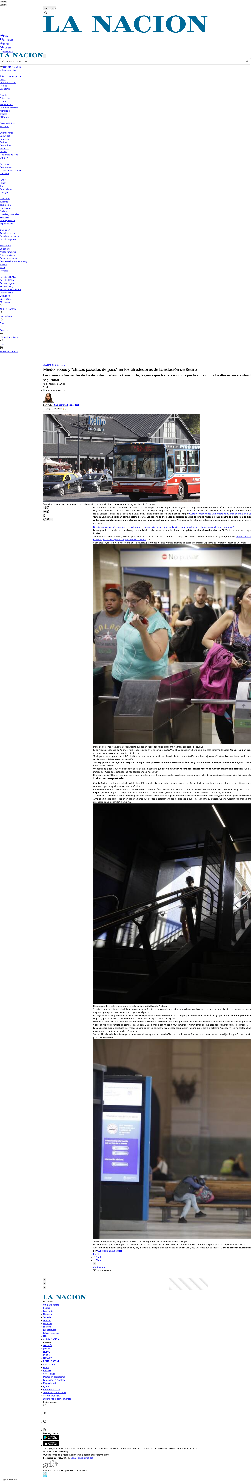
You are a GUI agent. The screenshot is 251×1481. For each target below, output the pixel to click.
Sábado (3, 264)
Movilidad (5, 110)
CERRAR (3, 2)
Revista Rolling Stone (10, 289)
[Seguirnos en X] (44, 1414)
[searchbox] (124, 61)
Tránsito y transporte (10, 76)
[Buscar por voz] (247, 61)
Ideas (2, 267)
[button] (125, 203)
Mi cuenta (8, 51)
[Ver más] (94, 1263)
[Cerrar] (44, 56)
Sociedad (60, 365)
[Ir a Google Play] (51, 1439)
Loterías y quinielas (9, 214)
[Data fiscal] (45, 1476)
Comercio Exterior (9, 107)
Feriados (4, 211)
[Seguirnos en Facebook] (44, 1405)
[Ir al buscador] (45, 12)
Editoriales (5, 164)
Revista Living (6, 286)
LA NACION (49, 365)
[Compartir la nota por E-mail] (51, 519)
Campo (3, 101)
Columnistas (6, 167)
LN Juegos (5, 198)
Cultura (3, 142)
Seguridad (5, 135)
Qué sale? (5, 229)
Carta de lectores (8, 258)
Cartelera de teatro (9, 236)
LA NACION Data (8, 82)
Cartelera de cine (8, 233)
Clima (2, 79)
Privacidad (88, 1457)
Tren (98, 1260)
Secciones (8, 39)
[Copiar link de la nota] (44, 515)
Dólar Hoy (5, 98)
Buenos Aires (6, 132)
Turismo (4, 201)
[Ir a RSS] (44, 1430)
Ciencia (3, 151)
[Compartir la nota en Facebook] (44, 519)
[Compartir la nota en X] (47, 519)
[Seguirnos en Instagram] (44, 1422)
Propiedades (6, 104)
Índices (3, 113)
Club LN (7, 47)
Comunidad (6, 145)
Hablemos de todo (9, 154)
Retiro (96, 1254)
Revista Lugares (8, 283)
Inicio (5, 35)
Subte (99, 1257)
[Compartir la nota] (44, 511)
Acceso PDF (5, 245)
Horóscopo (5, 208)
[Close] (44, 1280)
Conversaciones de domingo (14, 261)
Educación (5, 139)
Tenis (2, 186)
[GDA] (50, 1467)
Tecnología (5, 204)
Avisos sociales (7, 255)
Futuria (3, 95)
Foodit (6, 43)
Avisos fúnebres (8, 251)
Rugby (3, 182)
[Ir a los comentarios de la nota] (47, 507)
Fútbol (3, 179)
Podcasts (4, 217)
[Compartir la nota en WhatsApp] (47, 511)
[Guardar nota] (44, 507)
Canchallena (6, 189)
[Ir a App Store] (51, 1445)
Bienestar (4, 148)
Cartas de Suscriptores (11, 170)
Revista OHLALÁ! (8, 277)
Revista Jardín (6, 292)
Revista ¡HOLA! (7, 280)
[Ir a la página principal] (125, 32)
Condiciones (77, 1457)
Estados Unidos (7, 123)
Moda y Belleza (7, 220)
